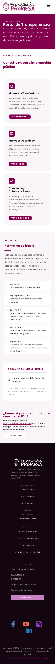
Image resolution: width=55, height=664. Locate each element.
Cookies (44, 658)
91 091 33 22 (16, 579)
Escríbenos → (27, 597)
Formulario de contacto (21, 590)
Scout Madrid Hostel (27, 519)
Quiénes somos (28, 489)
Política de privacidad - (18, 658)
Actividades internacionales (27, 552)
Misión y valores (28, 496)
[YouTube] (26, 624)
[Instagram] (39, 624)
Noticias (27, 510)
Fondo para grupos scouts (27, 538)
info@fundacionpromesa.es (17, 423)
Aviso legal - (35, 658)
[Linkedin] (29, 630)
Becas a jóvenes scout (28, 531)
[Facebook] (13, 624)
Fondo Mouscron (27, 545)
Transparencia (27, 503)
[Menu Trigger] (48, 5)
